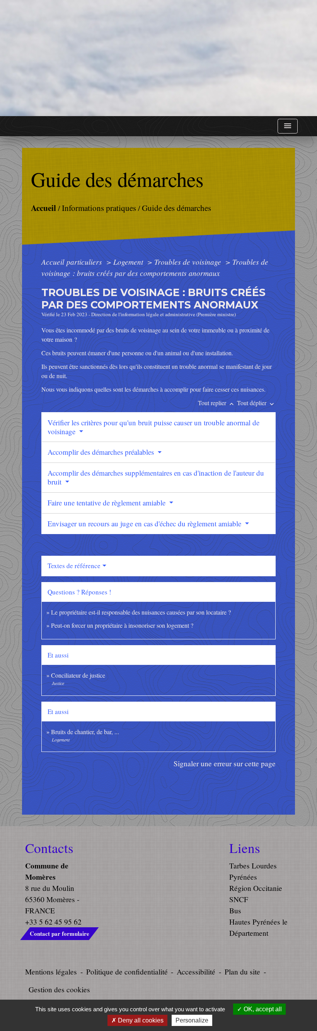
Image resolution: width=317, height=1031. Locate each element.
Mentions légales (51, 971)
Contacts (49, 848)
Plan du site (242, 971)
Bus (235, 910)
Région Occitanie (255, 888)
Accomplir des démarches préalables (102, 452)
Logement (129, 262)
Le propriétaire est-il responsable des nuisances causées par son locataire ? (141, 612)
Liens (244, 848)
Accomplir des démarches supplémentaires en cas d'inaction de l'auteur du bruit (156, 477)
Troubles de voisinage (188, 262)
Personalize (192, 1020)
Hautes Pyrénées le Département (258, 927)
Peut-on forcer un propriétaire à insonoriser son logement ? (122, 625)
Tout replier (216, 403)
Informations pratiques (99, 207)
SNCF (238, 899)
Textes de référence (74, 565)
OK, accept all (262, 1009)
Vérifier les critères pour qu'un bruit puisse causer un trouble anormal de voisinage (153, 427)
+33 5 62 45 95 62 (53, 922)
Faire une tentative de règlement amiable (107, 502)
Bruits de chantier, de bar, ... (85, 732)
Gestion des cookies (59, 989)
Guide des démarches (176, 207)
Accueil (43, 207)
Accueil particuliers (72, 262)
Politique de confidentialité (127, 971)
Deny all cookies (140, 1020)
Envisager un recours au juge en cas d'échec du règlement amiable (145, 523)
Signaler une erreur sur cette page (225, 763)
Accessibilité (196, 971)
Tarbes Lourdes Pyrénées (253, 871)
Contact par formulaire (59, 933)
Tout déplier (256, 403)
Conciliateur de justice (78, 675)
